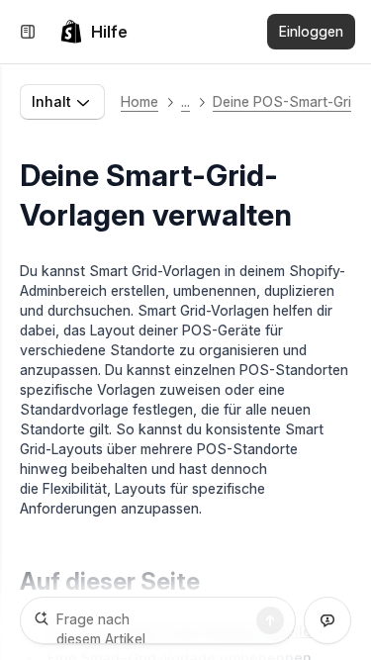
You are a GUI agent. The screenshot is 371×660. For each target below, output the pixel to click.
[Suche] (270, 620)
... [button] (185, 101)
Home (139, 101)
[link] (93, 32)
